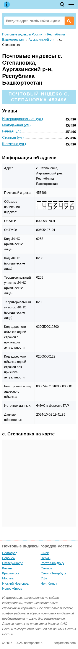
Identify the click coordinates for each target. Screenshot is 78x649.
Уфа (44, 578)
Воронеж (8, 558)
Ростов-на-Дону (52, 563)
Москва (7, 578)
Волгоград (9, 553)
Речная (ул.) (11, 131)
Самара (46, 568)
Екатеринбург (12, 563)
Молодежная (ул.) (16, 125)
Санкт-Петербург (53, 573)
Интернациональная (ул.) (22, 119)
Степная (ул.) (13, 137)
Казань (7, 568)
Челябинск (49, 583)
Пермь (45, 558)
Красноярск (11, 573)
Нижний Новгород (15, 583)
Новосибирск (12, 588)
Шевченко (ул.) (14, 144)
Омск (45, 553)
